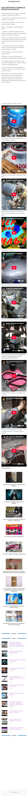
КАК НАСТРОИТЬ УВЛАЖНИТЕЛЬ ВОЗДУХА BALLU (16, 685)
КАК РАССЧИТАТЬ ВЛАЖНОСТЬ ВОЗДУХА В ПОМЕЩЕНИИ (16, 728)
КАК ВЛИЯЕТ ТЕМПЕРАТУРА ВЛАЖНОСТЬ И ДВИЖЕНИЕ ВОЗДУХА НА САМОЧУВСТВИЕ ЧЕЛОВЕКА (16, 704)
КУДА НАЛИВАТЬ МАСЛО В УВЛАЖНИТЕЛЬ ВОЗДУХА (15, 720)
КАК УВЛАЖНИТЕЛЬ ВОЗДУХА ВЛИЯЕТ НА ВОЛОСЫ (16, 711)
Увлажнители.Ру (14, 1)
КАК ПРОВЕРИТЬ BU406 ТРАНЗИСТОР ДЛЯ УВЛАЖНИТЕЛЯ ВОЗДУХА (17, 678)
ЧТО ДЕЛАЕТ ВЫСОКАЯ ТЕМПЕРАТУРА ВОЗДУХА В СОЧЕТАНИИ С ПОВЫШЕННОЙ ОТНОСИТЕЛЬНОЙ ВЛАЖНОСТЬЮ (17, 644)
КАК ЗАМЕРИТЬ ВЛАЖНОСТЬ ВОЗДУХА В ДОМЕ (16, 652)
